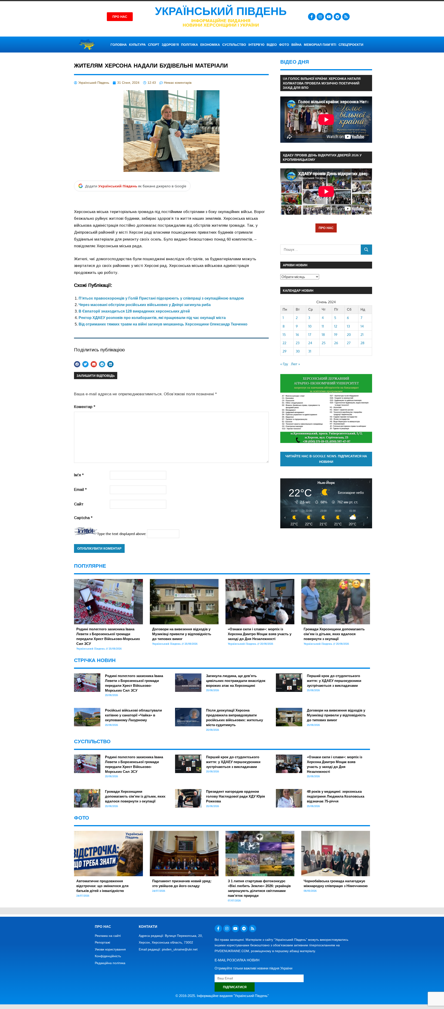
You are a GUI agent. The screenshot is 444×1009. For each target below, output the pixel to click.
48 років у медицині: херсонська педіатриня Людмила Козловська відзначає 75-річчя (335, 796)
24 (310, 343)
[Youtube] (329, 16)
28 (362, 343)
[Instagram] (320, 16)
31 (309, 351)
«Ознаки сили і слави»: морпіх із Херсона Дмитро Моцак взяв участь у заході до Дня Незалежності (259, 634)
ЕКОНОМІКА (210, 44)
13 (348, 326)
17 (309, 334)
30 (298, 351)
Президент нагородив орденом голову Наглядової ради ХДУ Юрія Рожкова (235, 796)
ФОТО (284, 44)
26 (336, 343)
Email (80, 489)
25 (324, 343)
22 (284, 343)
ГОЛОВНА (119, 44)
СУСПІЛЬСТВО (234, 44)
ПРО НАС (326, 228)
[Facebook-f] (311, 16)
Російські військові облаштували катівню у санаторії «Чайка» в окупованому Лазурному (133, 715)
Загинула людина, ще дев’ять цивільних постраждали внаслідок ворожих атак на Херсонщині (235, 680)
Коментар (84, 407)
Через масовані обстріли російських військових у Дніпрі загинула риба (145, 305)
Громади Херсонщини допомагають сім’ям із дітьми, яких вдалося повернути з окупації (334, 634)
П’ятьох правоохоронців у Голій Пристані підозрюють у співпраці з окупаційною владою (161, 298)
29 (285, 351)
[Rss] (346, 16)
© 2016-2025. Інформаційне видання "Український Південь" (222, 996)
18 (323, 334)
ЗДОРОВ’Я (170, 44)
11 (323, 326)
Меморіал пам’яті (320, 44)
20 (349, 334)
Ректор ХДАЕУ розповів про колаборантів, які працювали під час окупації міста (152, 318)
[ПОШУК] (366, 249)
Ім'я (79, 475)
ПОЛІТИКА (189, 44)
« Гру (284, 364)
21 (362, 334)
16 (297, 334)
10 (309, 326)
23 (297, 343)
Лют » (295, 364)
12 (335, 326)
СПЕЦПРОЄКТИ (351, 44)
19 (335, 334)
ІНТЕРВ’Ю (256, 44)
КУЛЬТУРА (137, 44)
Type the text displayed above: (121, 534)
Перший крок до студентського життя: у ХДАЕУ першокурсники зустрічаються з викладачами (334, 680)
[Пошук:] (320, 249)
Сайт (78, 504)
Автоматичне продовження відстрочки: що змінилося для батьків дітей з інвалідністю (102, 886)
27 (349, 343)
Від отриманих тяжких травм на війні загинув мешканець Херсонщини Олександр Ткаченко (163, 324)
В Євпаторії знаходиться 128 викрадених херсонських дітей (134, 311)
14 (362, 326)
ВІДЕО (272, 44)
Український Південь (221, 11)
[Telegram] (337, 16)
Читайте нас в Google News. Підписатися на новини (326, 459)
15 (284, 334)
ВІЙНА (296, 44)
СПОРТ (153, 44)
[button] (77, 364)
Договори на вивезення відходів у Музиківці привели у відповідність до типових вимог (181, 634)
